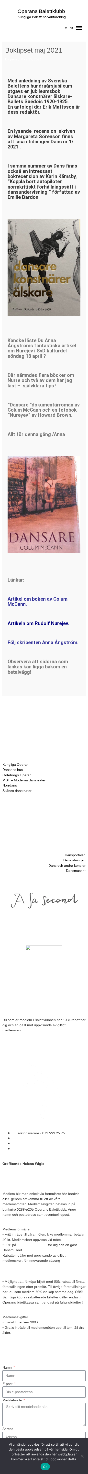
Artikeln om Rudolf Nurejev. (38, 623)
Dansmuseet (76, 871)
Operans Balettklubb (41, 11)
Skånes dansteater (17, 791)
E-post (7, 1383)
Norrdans (9, 786)
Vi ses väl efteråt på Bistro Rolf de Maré (38, 1004)
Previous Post (44, 705)
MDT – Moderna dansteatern (24, 780)
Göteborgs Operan (17, 775)
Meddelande (12, 1400)
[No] (81, 1456)
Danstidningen (74, 860)
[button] (70, 28)
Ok (45, 1467)
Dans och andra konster (67, 866)
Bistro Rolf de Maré (32, 1245)
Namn (7, 1367)
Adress (7, 1428)
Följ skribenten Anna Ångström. (43, 642)
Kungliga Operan (15, 765)
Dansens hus (12, 770)
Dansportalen (75, 855)
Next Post (43, 717)
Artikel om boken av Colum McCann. (37, 601)
